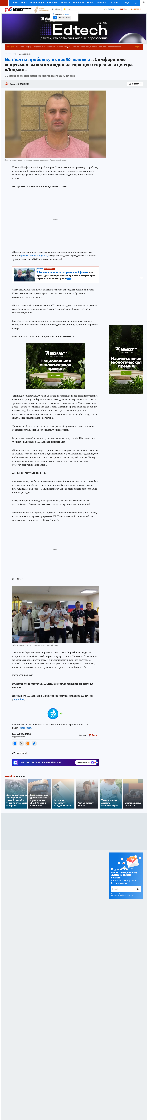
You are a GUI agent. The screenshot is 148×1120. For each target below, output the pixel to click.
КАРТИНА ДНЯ (21, 753)
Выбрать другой (64, 17)
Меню (4, 3)
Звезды (115, 3)
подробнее (19, 699)
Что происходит (10, 54)
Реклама (122, 9)
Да (55, 17)
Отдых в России (114, 47)
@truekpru (26, 727)
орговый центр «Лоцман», (34, 255)
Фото (15, 3)
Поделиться (137, 84)
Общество (65, 3)
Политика (52, 3)
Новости (20, 47)
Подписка (136, 9)
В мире (90, 3)
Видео (24, 3)
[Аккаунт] (144, 3)
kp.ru (94, 735)
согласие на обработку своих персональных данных (123, 894)
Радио (111, 9)
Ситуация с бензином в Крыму (84, 47)
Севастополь (102, 3)
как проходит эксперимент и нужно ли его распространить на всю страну (65, 275)
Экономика (78, 3)
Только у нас (39, 47)
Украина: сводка (63, 47)
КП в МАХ (102, 47)
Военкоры (51, 47)
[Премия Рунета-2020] (40, 9)
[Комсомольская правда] (18, 9)
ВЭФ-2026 (29, 47)
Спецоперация (37, 3)
